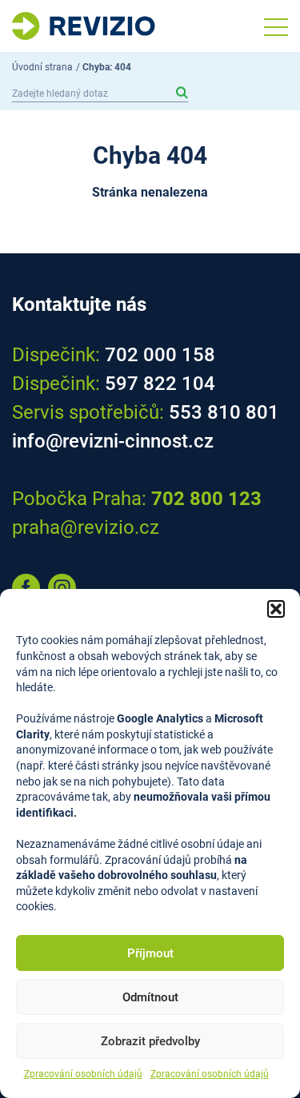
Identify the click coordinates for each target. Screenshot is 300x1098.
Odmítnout (150, 997)
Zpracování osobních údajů (83, 1074)
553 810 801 (224, 412)
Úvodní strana (42, 67)
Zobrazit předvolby (150, 1041)
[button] (276, 609)
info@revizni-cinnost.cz (113, 441)
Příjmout (150, 953)
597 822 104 (160, 383)
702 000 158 (160, 355)
